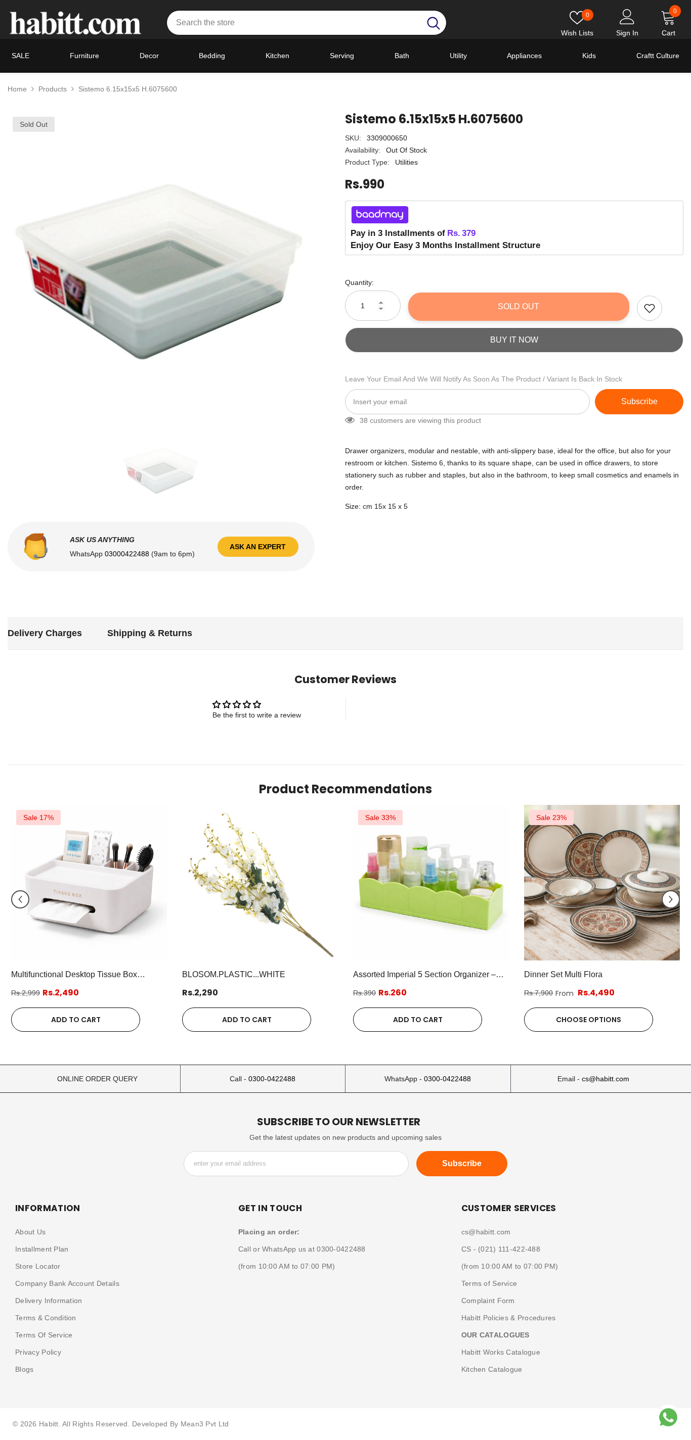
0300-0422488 (271, 1079)
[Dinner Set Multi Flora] (602, 883)
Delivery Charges (45, 633)
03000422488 (128, 554)
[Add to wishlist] (649, 308)
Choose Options (588, 1020)
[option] (161, 265)
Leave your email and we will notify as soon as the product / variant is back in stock (483, 379)
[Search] (306, 22)
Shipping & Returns (149, 633)
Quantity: (359, 282)
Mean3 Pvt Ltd (205, 1424)
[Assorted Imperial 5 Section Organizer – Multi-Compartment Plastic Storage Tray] (431, 883)
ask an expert (258, 547)
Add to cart (76, 1020)
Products (52, 89)
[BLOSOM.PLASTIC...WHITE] (260, 883)
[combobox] (293, 23)
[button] (20, 899)
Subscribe (639, 401)
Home (17, 89)
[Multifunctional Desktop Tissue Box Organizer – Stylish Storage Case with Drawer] (89, 883)
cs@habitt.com (605, 1079)
